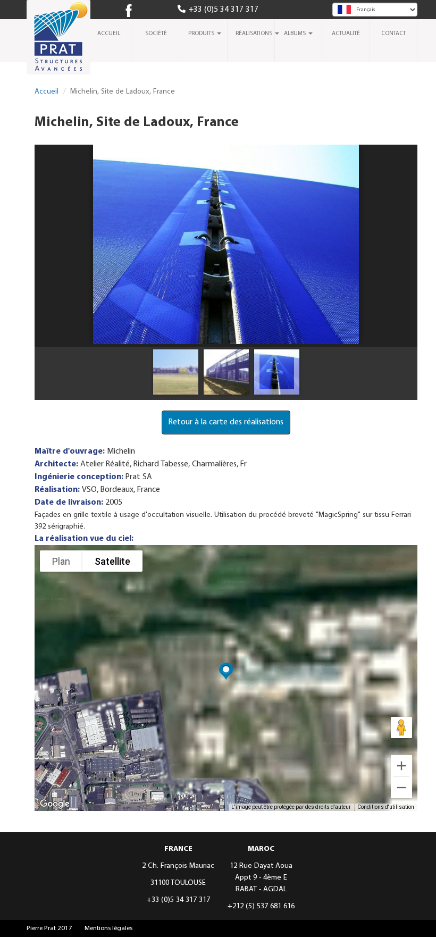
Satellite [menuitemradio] (112, 561)
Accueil (108, 33)
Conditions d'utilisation (385, 807)
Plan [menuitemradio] (61, 561)
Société (156, 33)
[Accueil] (62, 40)
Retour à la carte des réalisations (226, 422)
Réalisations (255, 33)
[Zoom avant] (401, 765)
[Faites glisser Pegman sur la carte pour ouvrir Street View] (401, 727)
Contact (393, 33)
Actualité (346, 33)
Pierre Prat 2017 (49, 928)
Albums (295, 33)
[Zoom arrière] (401, 787)
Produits (202, 33)
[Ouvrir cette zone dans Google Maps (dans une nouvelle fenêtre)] (54, 804)
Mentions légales (108, 928)
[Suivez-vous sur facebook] (133, 11)
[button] (226, 671)
